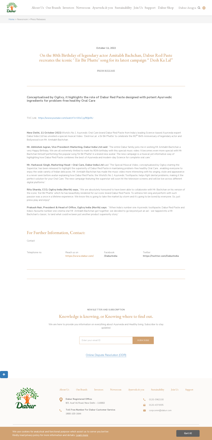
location (61, 400)
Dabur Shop (166, 8)
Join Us (138, 8)
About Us (38, 8)
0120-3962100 (156, 399)
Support (150, 8)
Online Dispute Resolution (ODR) (106, 355)
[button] (4, 374)
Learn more (82, 435)
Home (11, 19)
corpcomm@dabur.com (160, 410)
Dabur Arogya (187, 8)
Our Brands (53, 8)
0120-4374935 (156, 404)
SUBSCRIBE (143, 340)
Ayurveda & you (102, 8)
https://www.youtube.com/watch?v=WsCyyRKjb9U (65, 118)
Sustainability (123, 8)
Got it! (188, 433)
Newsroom (83, 8)
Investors (68, 8)
